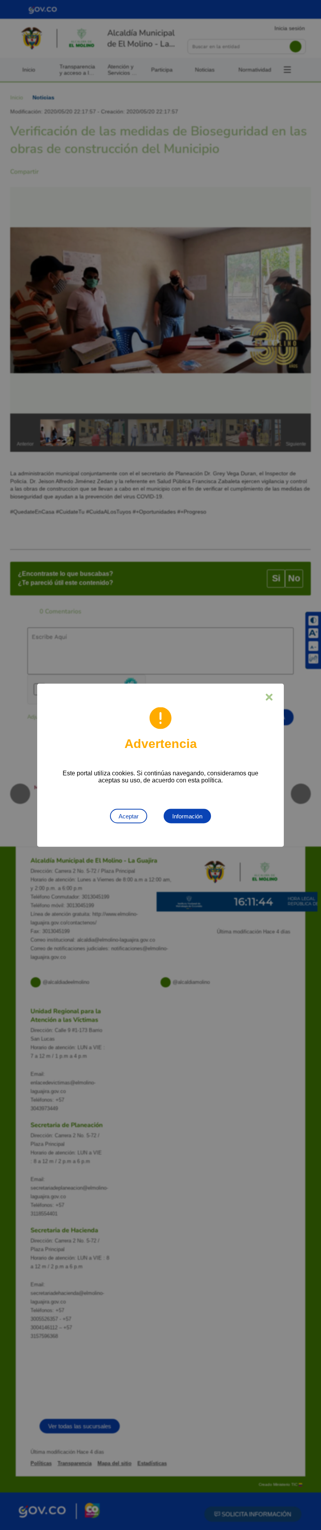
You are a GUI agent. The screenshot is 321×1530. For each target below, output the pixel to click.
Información (187, 816)
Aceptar (129, 816)
